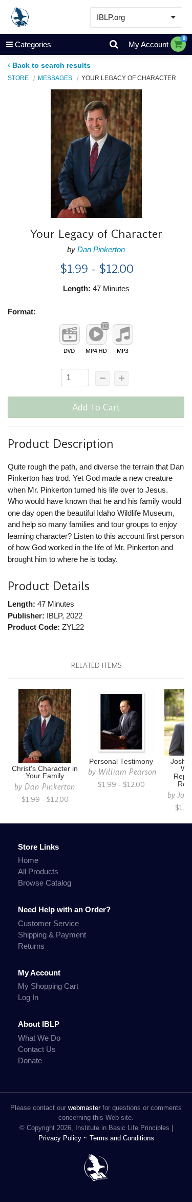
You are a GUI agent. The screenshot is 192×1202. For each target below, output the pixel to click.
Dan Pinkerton (101, 249)
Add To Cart (96, 407)
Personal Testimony (121, 761)
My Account (148, 44)
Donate (30, 1060)
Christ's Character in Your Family (45, 772)
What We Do (39, 1038)
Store (18, 77)
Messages (55, 77)
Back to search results (51, 65)
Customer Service (48, 923)
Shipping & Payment (52, 934)
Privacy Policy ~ (64, 1138)
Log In (28, 997)
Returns (31, 946)
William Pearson (127, 771)
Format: (22, 311)
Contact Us (37, 1049)
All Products (38, 871)
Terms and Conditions (122, 1138)
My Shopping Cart (48, 986)
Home (28, 860)
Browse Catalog (44, 882)
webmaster (84, 1108)
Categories (33, 44)
